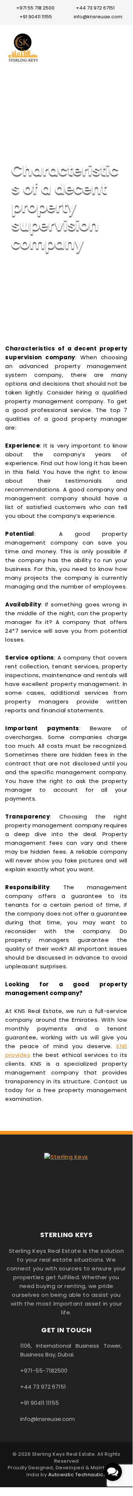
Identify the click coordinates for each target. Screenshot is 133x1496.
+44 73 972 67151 (95, 7)
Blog (44, 132)
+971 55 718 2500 (35, 7)
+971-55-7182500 (43, 1370)
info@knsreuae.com (98, 16)
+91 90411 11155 (36, 16)
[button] (113, 1472)
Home (20, 132)
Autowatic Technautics (77, 1474)
